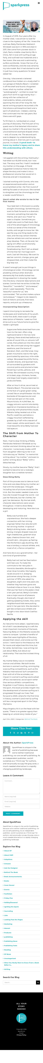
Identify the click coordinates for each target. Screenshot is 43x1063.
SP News (7, 954)
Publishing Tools (10, 945)
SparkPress (27, 743)
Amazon (7, 864)
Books (6, 881)
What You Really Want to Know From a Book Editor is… (21, 964)
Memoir (7, 928)
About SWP (8, 855)
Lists (6, 915)
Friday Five (8, 898)
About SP (8, 851)
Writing (7, 969)
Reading (7, 950)
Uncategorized (10, 958)
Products (7, 933)
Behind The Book (31, 719)
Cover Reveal (9, 885)
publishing (8, 937)
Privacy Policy (21, 1035)
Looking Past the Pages (13, 920)
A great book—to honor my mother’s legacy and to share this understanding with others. (21, 145)
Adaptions (8, 859)
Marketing (8, 924)
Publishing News (10, 941)
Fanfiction (8, 894)
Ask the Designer (11, 868)
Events (6, 889)
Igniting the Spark (11, 907)
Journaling (8, 911)
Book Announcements (13, 876)
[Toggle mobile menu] (39, 3)
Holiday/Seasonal (11, 902)
